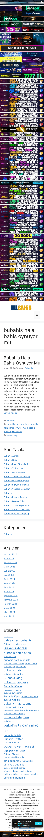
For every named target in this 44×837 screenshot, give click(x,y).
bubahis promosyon (29, 710)
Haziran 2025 (10, 562)
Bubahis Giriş (10, 460)
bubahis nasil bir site (13, 707)
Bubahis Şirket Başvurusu (16, 505)
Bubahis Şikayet (11, 754)
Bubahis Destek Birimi (14, 501)
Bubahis (11, 420)
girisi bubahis (26, 761)
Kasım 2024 (9, 583)
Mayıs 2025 (9, 567)
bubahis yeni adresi (19, 746)
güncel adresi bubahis (14, 768)
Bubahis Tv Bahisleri (13, 468)
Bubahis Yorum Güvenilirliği (17, 476)
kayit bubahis (26, 771)
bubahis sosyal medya (14, 713)
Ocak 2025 (9, 575)
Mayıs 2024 (9, 608)
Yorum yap (12, 435)
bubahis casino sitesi (14, 663)
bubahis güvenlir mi (13, 693)
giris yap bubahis (14, 764)
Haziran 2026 (10, 554)
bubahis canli (10, 656)
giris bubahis (11, 760)
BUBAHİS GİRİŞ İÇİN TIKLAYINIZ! (22, 48)
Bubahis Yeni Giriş (14, 750)
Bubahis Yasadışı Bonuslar (17, 489)
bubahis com (31, 663)
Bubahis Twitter (13, 738)
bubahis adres (19, 644)
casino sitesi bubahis (14, 757)
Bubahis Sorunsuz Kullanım (17, 509)
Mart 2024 (9, 616)
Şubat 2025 (9, 571)
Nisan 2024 (9, 612)
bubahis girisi (13, 670)
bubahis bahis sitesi (18, 653)
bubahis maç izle (12, 700)
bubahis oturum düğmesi (11, 710)
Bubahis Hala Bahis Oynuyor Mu (22, 360)
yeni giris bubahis (14, 777)
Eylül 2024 (9, 591)
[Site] (22, 81)
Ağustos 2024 (10, 595)
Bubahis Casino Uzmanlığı (16, 513)
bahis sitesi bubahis (18, 640)
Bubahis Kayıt (12, 696)
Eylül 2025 (9, 558)
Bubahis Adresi (11, 456)
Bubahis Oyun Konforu (15, 472)
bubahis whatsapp (12, 742)
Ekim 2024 (9, 587)
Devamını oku (10, 413)
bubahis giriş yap (16, 682)
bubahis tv (9, 721)
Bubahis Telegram (16, 717)
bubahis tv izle (12, 735)
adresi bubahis (8, 637)
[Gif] (22, 129)
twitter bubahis (11, 774)
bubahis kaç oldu (30, 696)
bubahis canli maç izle (18, 424)
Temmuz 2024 (11, 600)
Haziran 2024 (10, 604)
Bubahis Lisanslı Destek (15, 497)
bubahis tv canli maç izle (21, 728)
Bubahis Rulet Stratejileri (16, 464)
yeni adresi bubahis (28, 774)
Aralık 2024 (9, 579)
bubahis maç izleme (18, 703)
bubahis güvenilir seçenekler (13, 690)
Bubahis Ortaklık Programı (16, 480)
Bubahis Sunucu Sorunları (16, 485)
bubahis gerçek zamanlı (15, 666)
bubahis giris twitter (13, 674)
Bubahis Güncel (13, 686)
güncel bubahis (11, 771)
